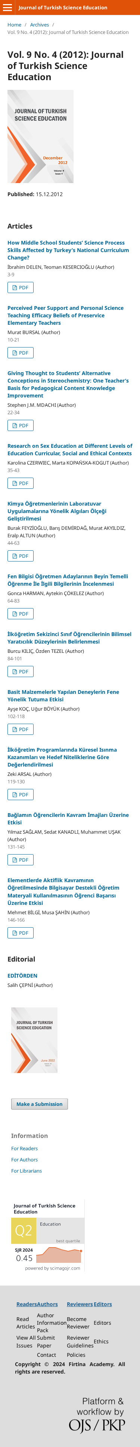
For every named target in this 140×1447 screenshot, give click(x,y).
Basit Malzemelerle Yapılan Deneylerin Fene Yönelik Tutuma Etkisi (63, 695)
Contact (46, 1354)
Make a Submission (39, 1104)
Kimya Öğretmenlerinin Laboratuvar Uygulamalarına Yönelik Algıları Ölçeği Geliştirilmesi (56, 511)
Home (14, 24)
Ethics (101, 1341)
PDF (23, 287)
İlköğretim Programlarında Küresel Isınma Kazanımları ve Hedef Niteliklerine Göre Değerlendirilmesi (62, 757)
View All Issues (26, 1341)
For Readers (24, 1148)
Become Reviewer (78, 1322)
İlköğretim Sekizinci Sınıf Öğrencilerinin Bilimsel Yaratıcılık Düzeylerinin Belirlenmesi (69, 637)
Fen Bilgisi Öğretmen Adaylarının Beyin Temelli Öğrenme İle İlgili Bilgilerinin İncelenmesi (67, 580)
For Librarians (26, 1170)
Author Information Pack (52, 1323)
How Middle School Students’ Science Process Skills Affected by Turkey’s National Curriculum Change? (68, 250)
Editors (102, 1322)
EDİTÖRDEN (22, 975)
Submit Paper (46, 1341)
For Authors (24, 1159)
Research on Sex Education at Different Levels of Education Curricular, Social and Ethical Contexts (69, 449)
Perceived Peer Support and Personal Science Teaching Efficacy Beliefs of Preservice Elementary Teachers (65, 315)
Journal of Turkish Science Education (63, 7)
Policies (76, 1354)
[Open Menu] (7, 7)
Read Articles (25, 1322)
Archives (39, 24)
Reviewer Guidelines (80, 1341)
